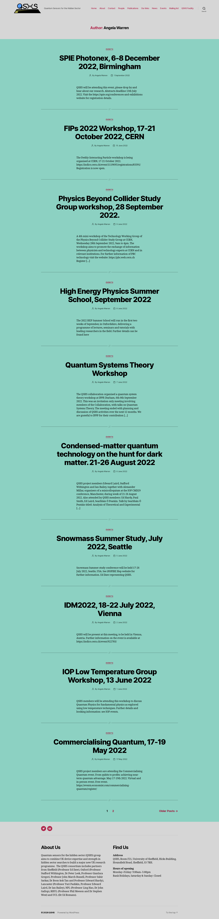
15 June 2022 (122, 145)
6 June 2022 (121, 471)
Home (94, 8)
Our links (145, 8)
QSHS (52, 912)
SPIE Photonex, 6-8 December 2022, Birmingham (109, 62)
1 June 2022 (122, 689)
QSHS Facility (187, 8)
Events (163, 8)
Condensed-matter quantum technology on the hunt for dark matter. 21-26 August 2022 (109, 454)
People (121, 8)
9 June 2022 (121, 224)
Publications (132, 8)
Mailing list (174, 8)
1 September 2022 (122, 75)
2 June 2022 (121, 622)
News (154, 8)
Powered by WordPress (68, 912)
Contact (111, 8)
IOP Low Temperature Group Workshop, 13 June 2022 (109, 675)
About (102, 8)
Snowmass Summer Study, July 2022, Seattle (109, 542)
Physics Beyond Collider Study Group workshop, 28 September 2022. (109, 206)
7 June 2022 (121, 382)
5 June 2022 (121, 556)
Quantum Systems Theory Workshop (109, 369)
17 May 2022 (121, 759)
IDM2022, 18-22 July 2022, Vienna (109, 609)
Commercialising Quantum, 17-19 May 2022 (109, 746)
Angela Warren (101, 75)
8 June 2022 (121, 308)
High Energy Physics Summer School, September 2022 (109, 295)
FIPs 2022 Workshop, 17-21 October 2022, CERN (109, 132)
